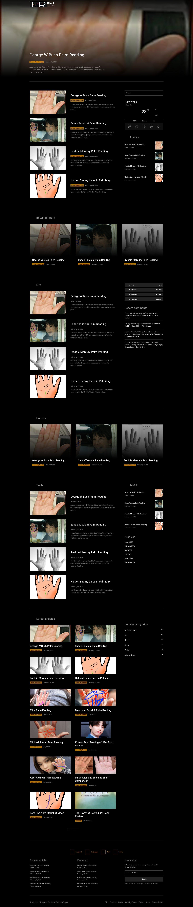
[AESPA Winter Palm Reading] (50, 765)
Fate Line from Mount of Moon (47, 813)
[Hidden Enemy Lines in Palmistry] (48, 186)
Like (160, 285)
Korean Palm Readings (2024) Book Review (94, 744)
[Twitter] (161, 4)
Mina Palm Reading (40, 710)
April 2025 (128, 550)
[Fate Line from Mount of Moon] (50, 800)
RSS (108, 852)
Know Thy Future (36, 62)
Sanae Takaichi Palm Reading (88, 123)
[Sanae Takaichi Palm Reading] (48, 130)
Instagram (94, 852)
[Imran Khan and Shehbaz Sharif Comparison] (95, 765)
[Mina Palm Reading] (50, 697)
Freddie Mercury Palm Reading (89, 151)
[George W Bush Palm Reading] (96, 41)
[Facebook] (152, 4)
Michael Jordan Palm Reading (46, 742)
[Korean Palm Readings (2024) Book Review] (95, 729)
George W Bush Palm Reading (56, 55)
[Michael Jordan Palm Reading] (50, 729)
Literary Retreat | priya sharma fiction (138, 324)
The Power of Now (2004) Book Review (92, 814)
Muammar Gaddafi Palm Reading (93, 710)
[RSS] (103, 852)
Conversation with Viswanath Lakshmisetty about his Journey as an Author (141, 315)
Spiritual (78, 820)
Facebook (79, 852)
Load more (72, 830)
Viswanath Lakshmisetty (133, 313)
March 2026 (129, 542)
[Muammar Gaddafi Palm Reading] (95, 697)
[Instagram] (156, 4)
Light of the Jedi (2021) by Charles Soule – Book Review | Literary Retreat (141, 333)
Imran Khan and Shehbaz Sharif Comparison (92, 779)
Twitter (121, 852)
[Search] (160, 93)
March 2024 (129, 558)
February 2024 (130, 562)
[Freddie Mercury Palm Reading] (48, 158)
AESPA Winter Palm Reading (45, 778)
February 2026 (130, 546)
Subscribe (144, 879)
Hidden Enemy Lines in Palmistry (90, 180)
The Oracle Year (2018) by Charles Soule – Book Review (144, 346)
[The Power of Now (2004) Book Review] (95, 800)
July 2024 (128, 554)
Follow (159, 290)
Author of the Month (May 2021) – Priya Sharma (142, 325)
